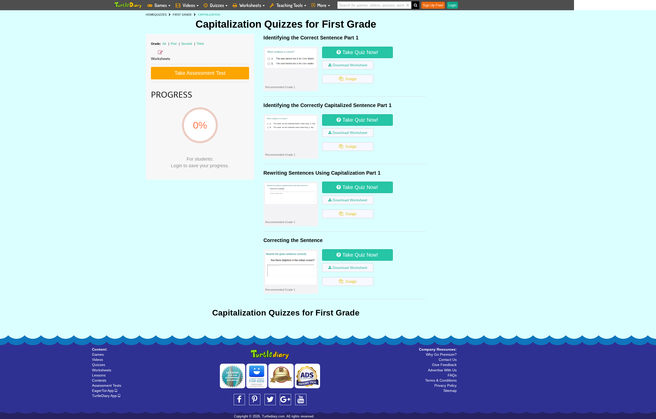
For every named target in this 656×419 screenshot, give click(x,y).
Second (187, 44)
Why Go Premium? (441, 354)
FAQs (452, 375)
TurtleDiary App (105, 396)
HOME (150, 14)
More (321, 5)
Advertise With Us (442, 370)
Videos (189, 5)
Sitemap (450, 391)
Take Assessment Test (200, 73)
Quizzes (217, 5)
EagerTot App (103, 391)
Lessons (99, 375)
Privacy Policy (445, 385)
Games (160, 5)
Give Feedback (444, 365)
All (164, 44)
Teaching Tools (289, 5)
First (174, 44)
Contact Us (448, 360)
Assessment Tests (106, 385)
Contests (99, 380)
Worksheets (250, 5)
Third (200, 44)
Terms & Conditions (441, 380)
